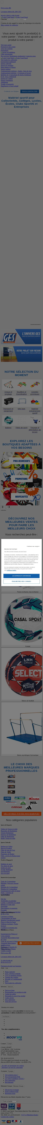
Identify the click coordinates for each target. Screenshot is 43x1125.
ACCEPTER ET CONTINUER (21, 576)
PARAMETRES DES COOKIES (21, 581)
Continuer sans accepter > (33, 546)
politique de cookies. (11, 570)
